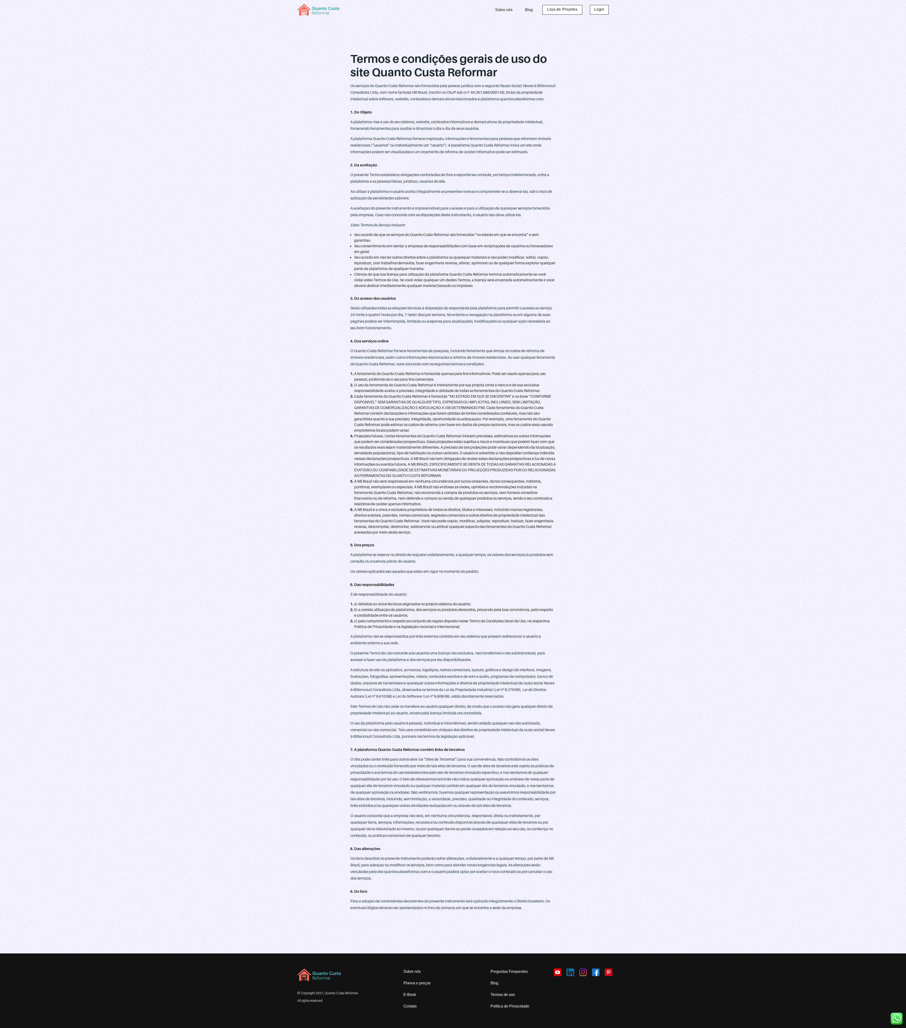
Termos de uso (503, 995)
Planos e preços (417, 983)
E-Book (409, 995)
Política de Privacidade (510, 1006)
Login (599, 9)
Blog (529, 10)
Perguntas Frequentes (509, 971)
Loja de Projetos (562, 9)
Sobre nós (503, 10)
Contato (410, 1006)
